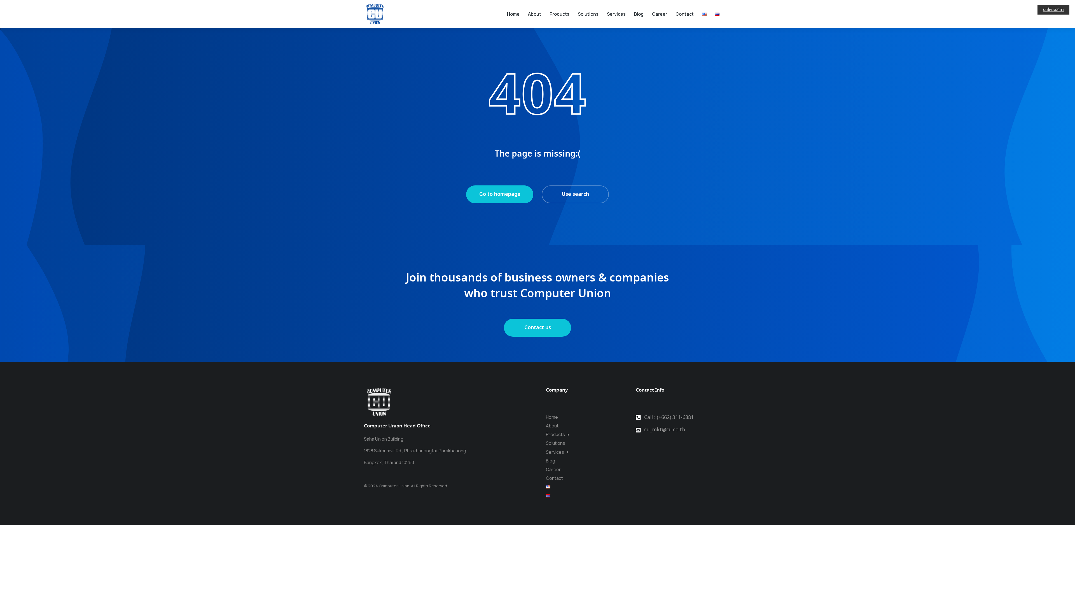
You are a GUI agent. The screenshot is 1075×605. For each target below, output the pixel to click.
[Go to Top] (1061, 591)
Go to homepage (499, 194)
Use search (575, 194)
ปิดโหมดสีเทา (1053, 10)
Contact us (537, 327)
